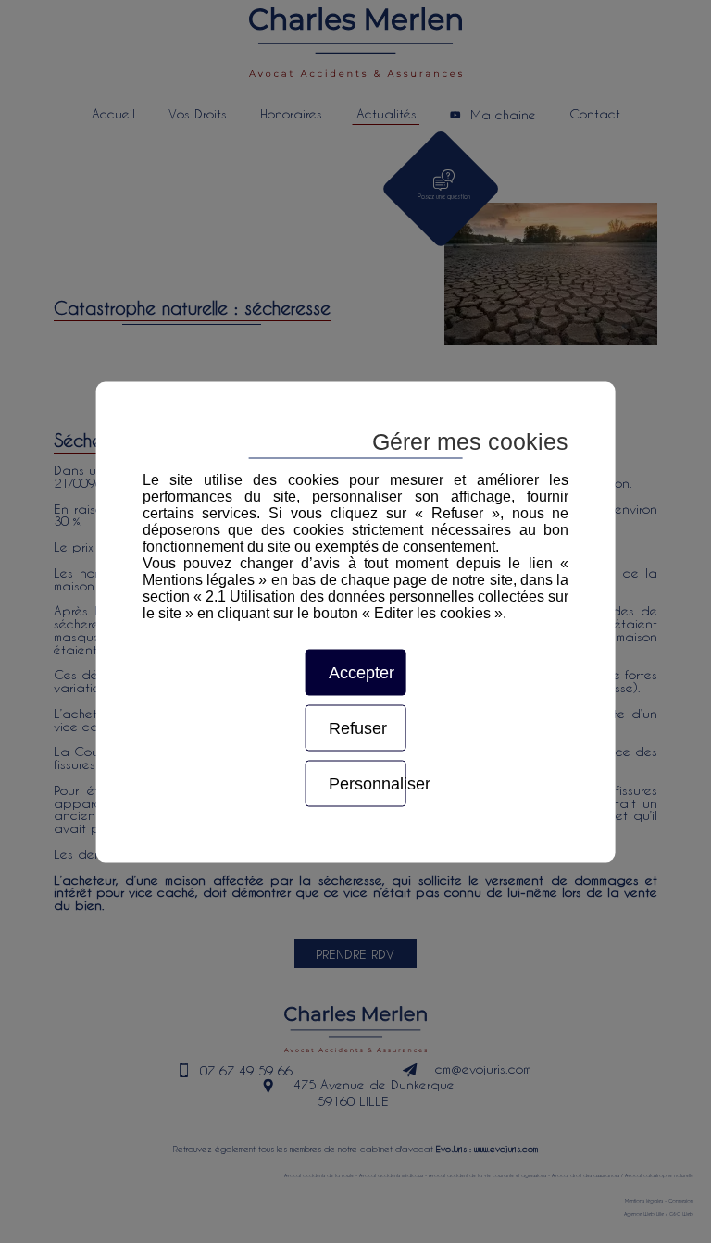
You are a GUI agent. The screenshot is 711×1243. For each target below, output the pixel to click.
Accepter (361, 672)
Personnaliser (367, 783)
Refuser (358, 727)
